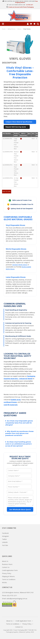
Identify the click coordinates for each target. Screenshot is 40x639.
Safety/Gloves (11, 29)
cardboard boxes (10, 402)
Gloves (19, 29)
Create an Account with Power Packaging (21, 7)
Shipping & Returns (8, 576)
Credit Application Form (10, 570)
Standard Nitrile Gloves (19, 265)
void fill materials (10, 405)
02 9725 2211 (29, 4)
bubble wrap (16, 400)
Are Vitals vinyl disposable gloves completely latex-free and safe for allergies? (19, 423)
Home (3, 29)
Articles (4, 582)
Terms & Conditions (8, 579)
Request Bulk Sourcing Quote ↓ (17, 127)
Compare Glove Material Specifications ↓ (20, 122)
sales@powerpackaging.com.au (16, 598)
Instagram (5, 536)
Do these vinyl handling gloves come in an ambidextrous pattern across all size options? (18, 444)
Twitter (4, 539)
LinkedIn (5, 542)
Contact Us (5, 567)
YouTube (5, 545)
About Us (5, 561)
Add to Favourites (21, 139)
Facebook (5, 533)
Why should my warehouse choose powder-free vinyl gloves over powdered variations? (19, 433)
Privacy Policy (6, 573)
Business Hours (7, 564)
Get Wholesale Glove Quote (20, 509)
